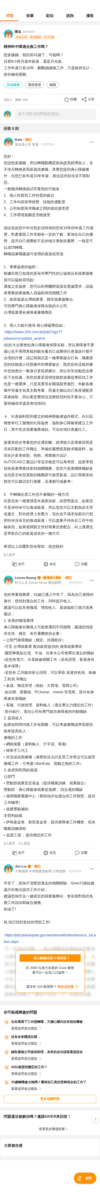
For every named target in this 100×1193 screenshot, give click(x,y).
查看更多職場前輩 (52, 1129)
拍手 (21, 564)
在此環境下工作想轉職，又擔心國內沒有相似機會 (47, 1022)
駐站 (50, 16)
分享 (91, 99)
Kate (18, 139)
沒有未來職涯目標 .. (25, 1037)
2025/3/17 (29, 31)
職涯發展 (34, 85)
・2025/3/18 (46, 144)
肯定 (53, 564)
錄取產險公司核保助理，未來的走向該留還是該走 (47, 1052)
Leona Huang (25, 578)
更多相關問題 (50, 1099)
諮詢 (70, 16)
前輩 (30, 16)
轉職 (53, 85)
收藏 (73, 99)
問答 (10, 16)
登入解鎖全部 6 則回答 (50, 958)
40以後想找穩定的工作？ (29, 1067)
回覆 (84, 564)
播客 (90, 16)
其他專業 (13, 85)
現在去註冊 (65, 986)
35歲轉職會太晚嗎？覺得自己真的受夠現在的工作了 (49, 1082)
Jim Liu (21, 866)
